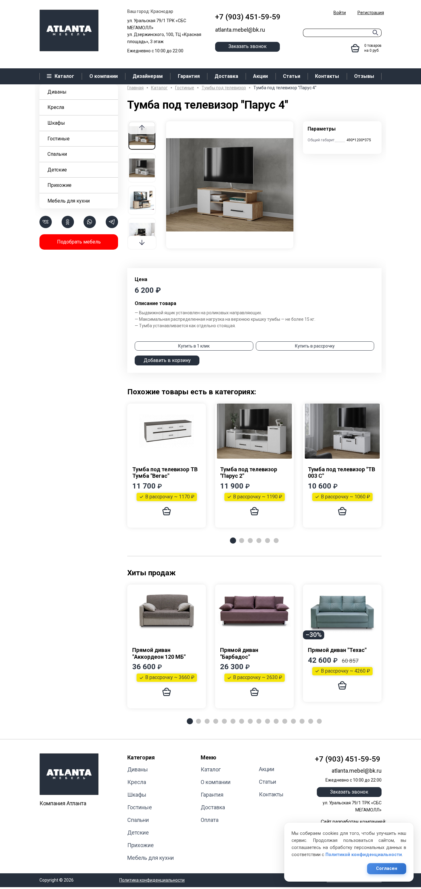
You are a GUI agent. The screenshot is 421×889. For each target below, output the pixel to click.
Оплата (210, 820)
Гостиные (58, 139)
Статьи (267, 781)
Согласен (386, 868)
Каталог (211, 769)
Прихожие (59, 185)
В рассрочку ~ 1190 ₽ (257, 497)
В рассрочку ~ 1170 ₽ (169, 497)
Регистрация (371, 12)
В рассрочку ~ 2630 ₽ (257, 677)
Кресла (55, 107)
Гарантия (212, 794)
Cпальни (57, 154)
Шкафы (56, 123)
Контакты (271, 794)
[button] (142, 242)
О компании (216, 782)
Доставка (213, 807)
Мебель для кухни (68, 201)
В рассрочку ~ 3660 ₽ (169, 677)
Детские (57, 170)
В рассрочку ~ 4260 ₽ (345, 671)
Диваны (57, 92)
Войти (339, 12)
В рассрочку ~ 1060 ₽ (345, 497)
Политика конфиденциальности (152, 880)
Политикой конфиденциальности (363, 854)
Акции (266, 769)
